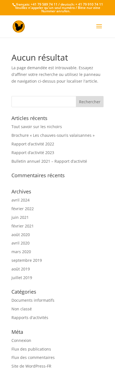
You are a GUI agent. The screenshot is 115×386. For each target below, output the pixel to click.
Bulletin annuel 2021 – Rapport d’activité (49, 161)
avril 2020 (20, 243)
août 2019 (20, 269)
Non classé (21, 308)
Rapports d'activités (29, 317)
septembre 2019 (26, 260)
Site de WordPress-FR (31, 366)
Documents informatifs (32, 300)
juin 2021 (20, 217)
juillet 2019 (21, 277)
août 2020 (20, 234)
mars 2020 (21, 251)
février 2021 (22, 226)
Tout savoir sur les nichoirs (36, 126)
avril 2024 (20, 200)
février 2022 (22, 208)
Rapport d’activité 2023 (32, 152)
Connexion (21, 340)
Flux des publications (31, 349)
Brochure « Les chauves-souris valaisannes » (53, 135)
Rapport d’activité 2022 (32, 144)
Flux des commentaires (33, 357)
